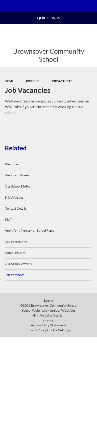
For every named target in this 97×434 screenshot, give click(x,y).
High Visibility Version (48, 315)
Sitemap (49, 320)
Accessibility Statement (48, 325)
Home (9, 81)
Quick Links (48, 17)
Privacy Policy (36, 330)
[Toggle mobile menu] (6, 6)
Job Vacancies (62, 81)
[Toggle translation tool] (79, 6)
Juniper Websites (63, 310)
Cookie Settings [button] (59, 330)
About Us (32, 81)
